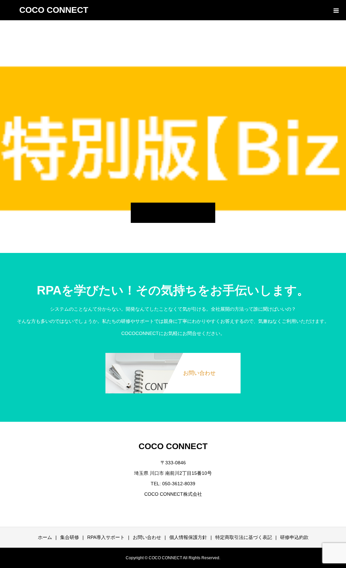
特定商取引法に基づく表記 (243, 537)
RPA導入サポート (106, 537)
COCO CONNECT (53, 10)
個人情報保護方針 (188, 537)
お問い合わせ (147, 537)
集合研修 (69, 537)
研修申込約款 (294, 537)
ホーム (45, 537)
